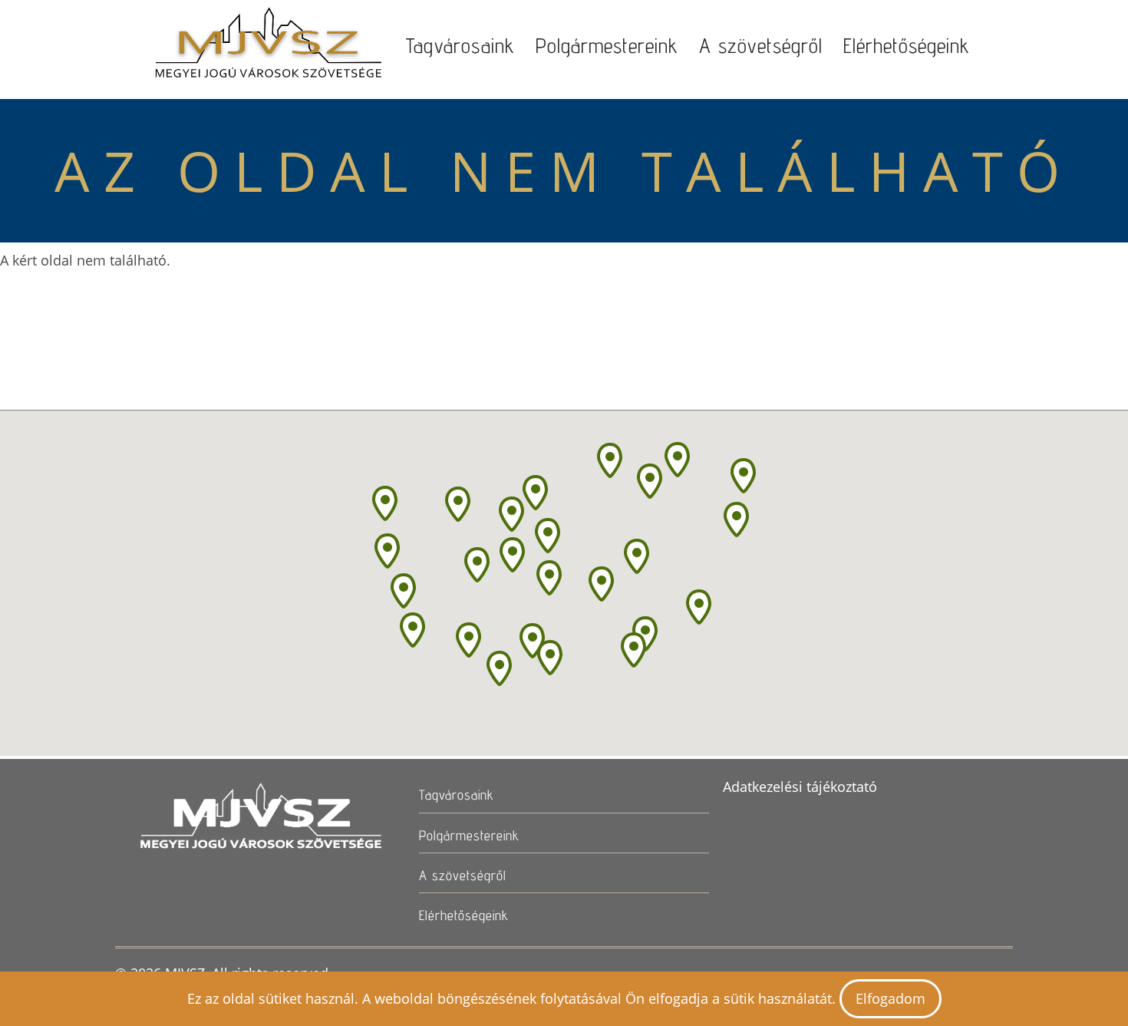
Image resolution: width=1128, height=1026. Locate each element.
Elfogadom (890, 998)
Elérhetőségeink (906, 45)
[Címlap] (268, 46)
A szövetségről (761, 45)
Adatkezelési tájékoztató (800, 786)
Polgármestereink (607, 45)
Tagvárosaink (460, 45)
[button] (550, 657)
